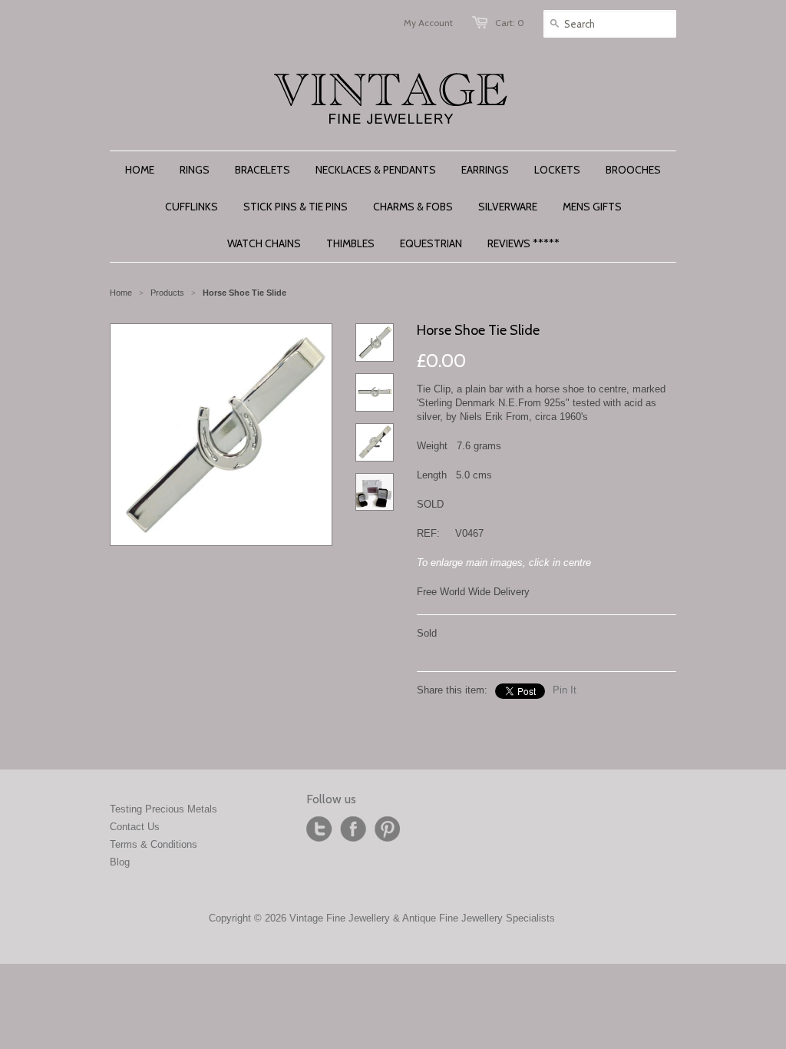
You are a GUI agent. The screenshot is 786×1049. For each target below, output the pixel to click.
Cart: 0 (509, 22)
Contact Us (135, 826)
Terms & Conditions (153, 844)
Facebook (353, 829)
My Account (428, 22)
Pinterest (387, 829)
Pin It (564, 690)
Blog (120, 862)
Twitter (319, 829)
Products (167, 292)
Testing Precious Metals (163, 809)
